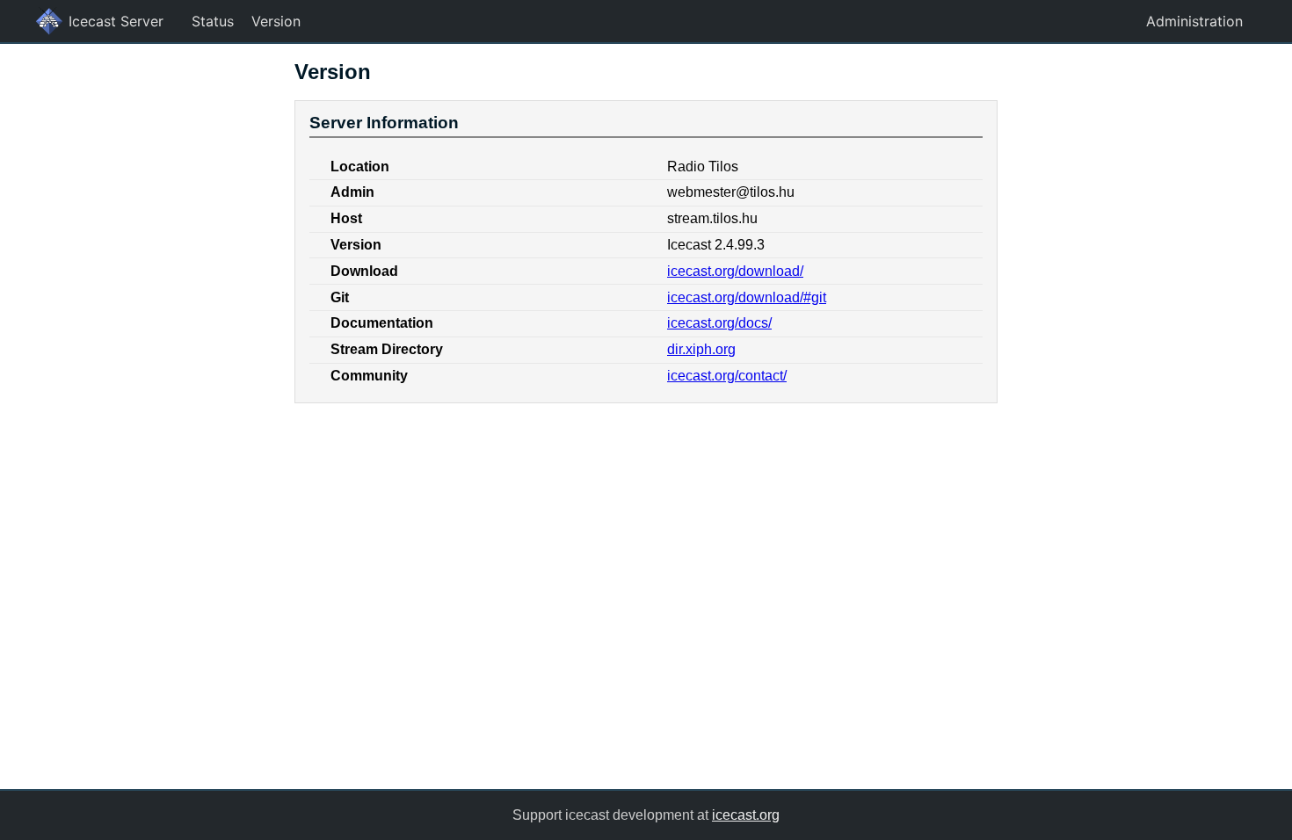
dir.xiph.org (701, 349)
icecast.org (746, 814)
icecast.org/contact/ (727, 375)
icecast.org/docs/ (719, 322)
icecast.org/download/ (735, 271)
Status (213, 21)
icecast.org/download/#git (746, 297)
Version (276, 21)
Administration (1194, 21)
